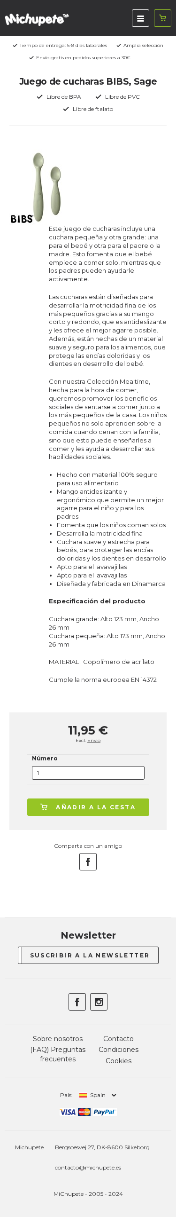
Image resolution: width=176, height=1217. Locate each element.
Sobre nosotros (58, 1039)
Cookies (118, 1061)
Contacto (118, 1039)
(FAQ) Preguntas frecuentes (57, 1054)
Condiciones (118, 1049)
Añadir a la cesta (96, 807)
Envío (93, 740)
